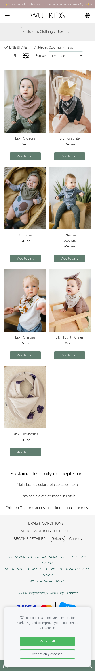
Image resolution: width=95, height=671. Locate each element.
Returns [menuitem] (58, 539)
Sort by (41, 55)
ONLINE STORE (15, 47)
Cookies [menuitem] (75, 539)
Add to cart (25, 156)
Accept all (47, 641)
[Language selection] (88, 15)
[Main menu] (7, 15)
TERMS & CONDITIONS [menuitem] (45, 523)
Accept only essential (47, 654)
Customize (47, 628)
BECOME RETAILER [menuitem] (29, 539)
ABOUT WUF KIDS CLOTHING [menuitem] (45, 531)
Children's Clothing (47, 47)
